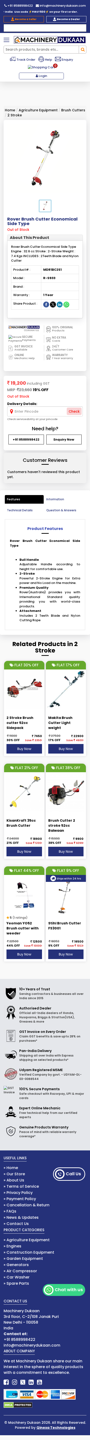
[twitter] (22, 1382)
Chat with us (69, 1290)
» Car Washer (17, 1277)
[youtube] (39, 1382)
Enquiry (67, 59)
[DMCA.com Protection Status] (18, 1405)
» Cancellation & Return (26, 1205)
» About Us (14, 1180)
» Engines (12, 1246)
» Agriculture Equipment (27, 1240)
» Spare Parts (16, 1283)
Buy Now (24, 748)
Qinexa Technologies (55, 1427)
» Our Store (14, 1174)
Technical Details (20, 510)
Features (13, 499)
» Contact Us (16, 1223)
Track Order (25, 59)
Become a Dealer (68, 19)
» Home (11, 1167)
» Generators (16, 1264)
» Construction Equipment (29, 1252)
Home (10, 110)
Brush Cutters (73, 110)
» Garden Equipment (23, 1258)
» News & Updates (21, 1217)
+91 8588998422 (20, 5)
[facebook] (6, 1382)
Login (42, 76)
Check (74, 411)
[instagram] (14, 1382)
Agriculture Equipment (38, 110)
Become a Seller (25, 19)
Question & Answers (61, 510)
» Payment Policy (20, 1199)
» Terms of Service (21, 1186)
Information (55, 499)
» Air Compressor (20, 1271)
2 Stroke (14, 115)
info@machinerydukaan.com (62, 5)
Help (48, 59)
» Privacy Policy (18, 1192)
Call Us (73, 1174)
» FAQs (10, 1211)
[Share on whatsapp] (66, 304)
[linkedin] (31, 1382)
